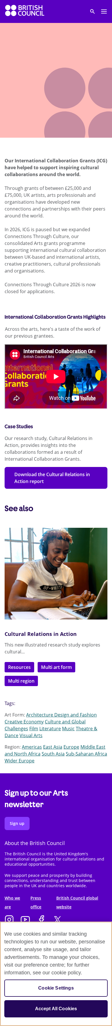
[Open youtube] (25, 920)
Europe (71, 747)
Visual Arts (31, 735)
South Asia (53, 754)
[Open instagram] (9, 920)
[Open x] (57, 920)
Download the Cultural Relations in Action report (52, 477)
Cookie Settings (56, 988)
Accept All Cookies (56, 1008)
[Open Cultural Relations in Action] (56, 574)
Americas (32, 747)
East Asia (52, 747)
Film (33, 728)
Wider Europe (19, 761)
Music (68, 728)
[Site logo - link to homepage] (25, 11)
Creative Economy (24, 722)
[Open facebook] (41, 920)
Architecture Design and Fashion (61, 715)
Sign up (17, 823)
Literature (50, 728)
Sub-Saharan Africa (86, 754)
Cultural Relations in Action (41, 633)
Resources (19, 667)
